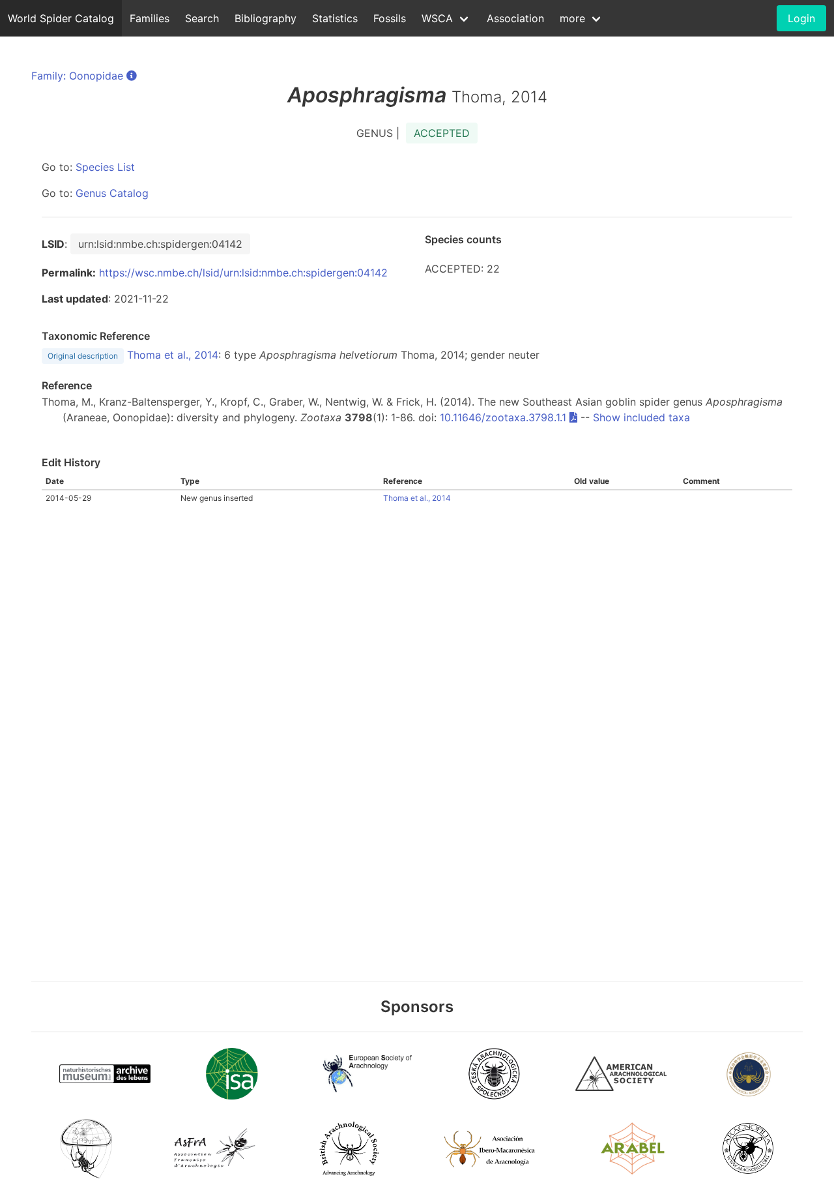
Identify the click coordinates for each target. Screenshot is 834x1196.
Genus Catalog (112, 193)
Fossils (389, 18)
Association (515, 18)
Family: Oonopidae (77, 75)
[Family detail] (131, 75)
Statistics (335, 18)
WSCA (437, 18)
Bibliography (265, 18)
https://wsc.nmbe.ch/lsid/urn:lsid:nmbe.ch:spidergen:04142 (243, 272)
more (572, 18)
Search (202, 18)
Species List (105, 166)
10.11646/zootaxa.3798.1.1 (503, 417)
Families (149, 18)
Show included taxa (641, 417)
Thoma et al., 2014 (172, 354)
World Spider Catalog (61, 18)
